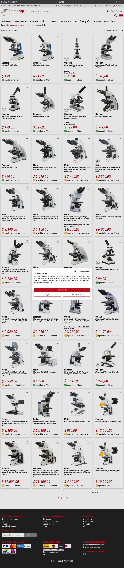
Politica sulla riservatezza (82, 271)
